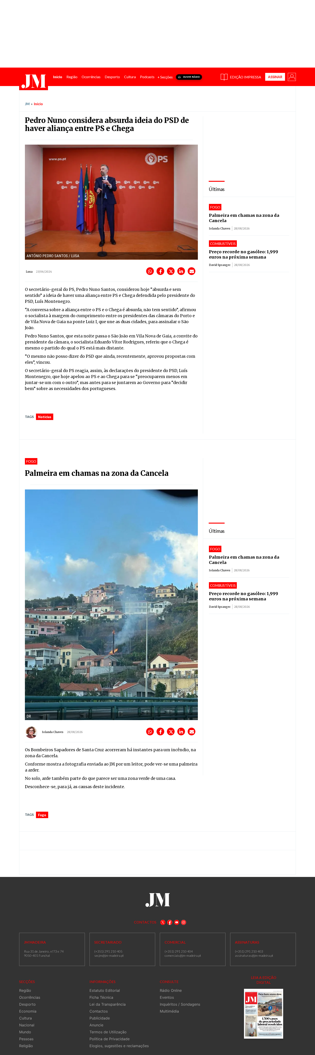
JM (27, 104)
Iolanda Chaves (219, 228)
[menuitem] (57, 77)
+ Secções (165, 77)
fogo (42, 815)
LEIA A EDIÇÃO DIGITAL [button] (263, 979)
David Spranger (220, 265)
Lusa (29, 271)
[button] (291, 76)
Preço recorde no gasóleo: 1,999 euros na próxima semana (243, 254)
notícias (44, 417)
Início (38, 103)
